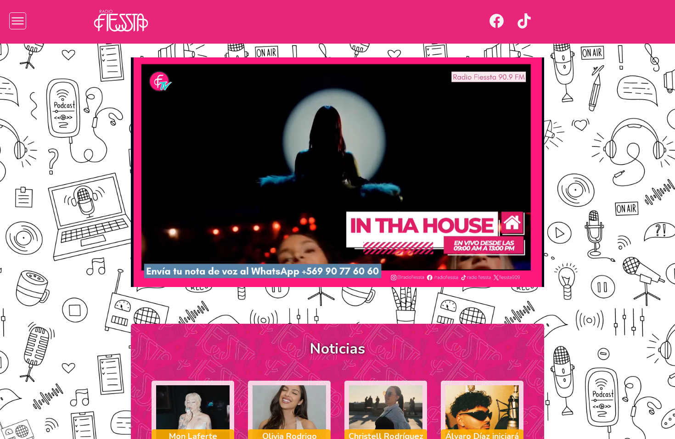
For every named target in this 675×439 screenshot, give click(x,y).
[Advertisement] (51, 188)
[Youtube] (552, 21)
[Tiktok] (524, 21)
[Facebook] (497, 21)
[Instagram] (469, 21)
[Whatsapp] (579, 21)
